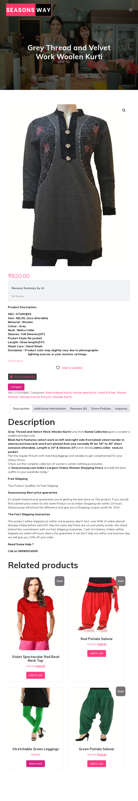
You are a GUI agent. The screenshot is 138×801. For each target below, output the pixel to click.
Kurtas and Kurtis (84, 392)
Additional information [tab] (50, 408)
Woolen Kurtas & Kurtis (35, 397)
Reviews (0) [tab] (78, 408)
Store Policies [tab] (101, 408)
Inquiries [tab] (121, 408)
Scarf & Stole (107, 392)
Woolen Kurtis (62, 397)
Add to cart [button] (35, 675)
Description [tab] (21, 408)
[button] (124, 110)
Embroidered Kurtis (59, 392)
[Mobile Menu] (131, 10)
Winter (121, 392)
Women (13, 397)
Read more (35, 763)
